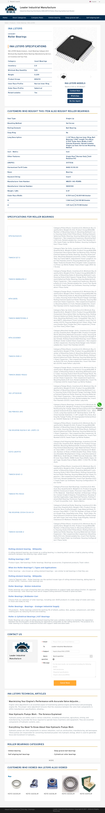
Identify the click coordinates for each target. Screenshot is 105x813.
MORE (51, 761)
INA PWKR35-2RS (16, 412)
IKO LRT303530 (15, 393)
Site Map (24, 809)
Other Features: (13, 157)
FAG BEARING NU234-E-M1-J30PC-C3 (24, 430)
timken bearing (54, 18)
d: (8, 205)
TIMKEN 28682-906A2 (18, 375)
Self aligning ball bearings (95, 18)
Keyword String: (13, 177)
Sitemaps (31, 809)
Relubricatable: (14, 93)
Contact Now (75, 91)
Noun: (9, 172)
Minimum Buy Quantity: (17, 70)
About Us (8, 809)
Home (5, 18)
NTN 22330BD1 (15, 338)
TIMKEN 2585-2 (15, 356)
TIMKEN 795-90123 (16, 494)
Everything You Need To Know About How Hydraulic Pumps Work (41, 727)
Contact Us (16, 809)
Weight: (11, 75)
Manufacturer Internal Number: (20, 186)
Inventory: (12, 66)
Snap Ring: (11, 133)
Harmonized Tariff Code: (17, 167)
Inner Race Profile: (15, 84)
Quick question (45, 657)
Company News (37, 18)
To (44, 647)
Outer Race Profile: (16, 88)
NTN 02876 (13, 299)
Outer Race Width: (14, 196)
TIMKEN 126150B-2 (16, 532)
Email (44, 642)
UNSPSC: (11, 163)
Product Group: (14, 79)
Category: (12, 61)
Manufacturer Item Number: (18, 182)
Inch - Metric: (12, 152)
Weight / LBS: (13, 191)
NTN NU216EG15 (15, 236)
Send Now (65, 683)
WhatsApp (75, 96)
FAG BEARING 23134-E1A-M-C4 (21, 513)
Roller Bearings (21, 23)
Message (45, 663)
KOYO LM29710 (15, 452)
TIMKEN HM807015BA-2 (18, 318)
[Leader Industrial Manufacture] (11, 9)
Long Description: (14, 137)
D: (8, 200)
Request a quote (15, 1)
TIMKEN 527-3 (14, 258)
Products (12, 23)
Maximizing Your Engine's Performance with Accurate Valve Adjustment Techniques (45, 701)
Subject (45, 652)
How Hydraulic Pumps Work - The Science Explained (35, 714)
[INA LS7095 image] (75, 49)
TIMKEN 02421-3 (15, 474)
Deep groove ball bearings (74, 18)
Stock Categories (19, 18)
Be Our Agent (75, 101)
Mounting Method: (14, 123)
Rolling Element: (14, 128)
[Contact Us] (100, 406)
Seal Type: (11, 119)
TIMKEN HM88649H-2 (17, 279)
